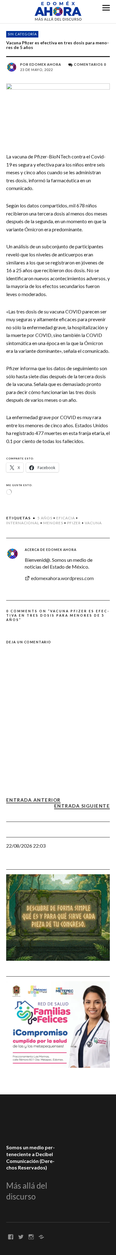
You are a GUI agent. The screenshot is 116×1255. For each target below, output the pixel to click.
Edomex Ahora (45, 64)
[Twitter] (21, 1236)
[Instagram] (31, 1236)
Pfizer (74, 523)
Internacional (22, 523)
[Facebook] (10, 1236)
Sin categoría (22, 34)
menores (53, 523)
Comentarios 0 (90, 64)
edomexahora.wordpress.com (62, 578)
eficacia (65, 518)
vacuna (93, 523)
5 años (44, 518)
